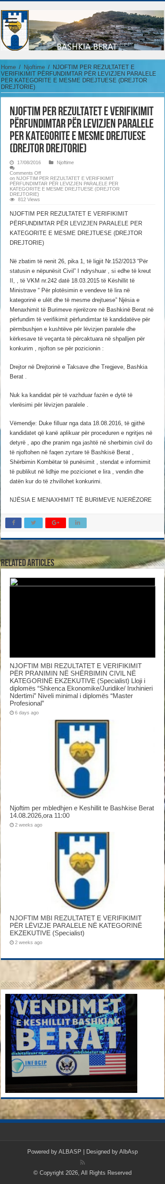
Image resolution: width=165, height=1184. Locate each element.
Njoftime (34, 67)
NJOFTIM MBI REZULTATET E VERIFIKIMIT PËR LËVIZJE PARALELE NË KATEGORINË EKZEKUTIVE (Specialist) (76, 925)
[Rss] (82, 1162)
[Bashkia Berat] (82, 28)
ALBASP (70, 1151)
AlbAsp (128, 1151)
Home (8, 67)
